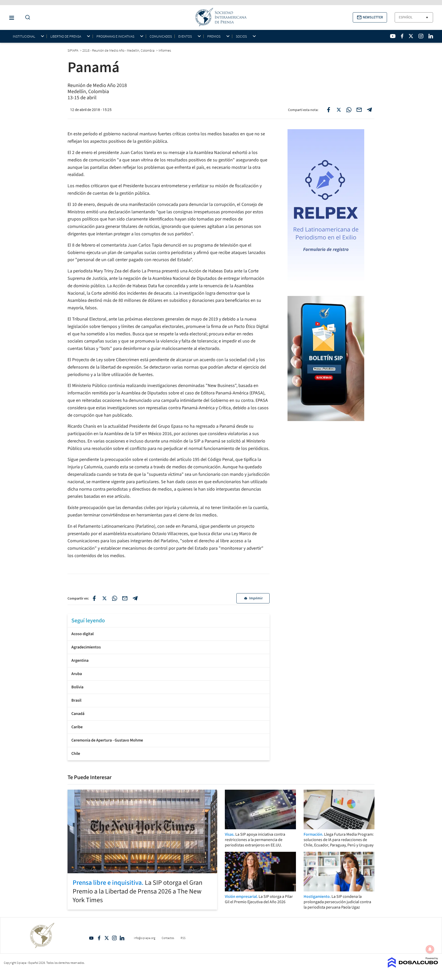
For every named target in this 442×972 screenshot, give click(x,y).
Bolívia (77, 687)
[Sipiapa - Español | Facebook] (402, 36)
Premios (213, 36)
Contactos (168, 938)
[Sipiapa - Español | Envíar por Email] (359, 110)
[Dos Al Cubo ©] (413, 966)
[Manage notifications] (430, 949)
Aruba (76, 674)
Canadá (77, 713)
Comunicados (161, 36)
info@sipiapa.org (144, 938)
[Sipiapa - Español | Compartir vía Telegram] (369, 110)
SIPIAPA (73, 50)
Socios (241, 36)
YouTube (91, 938)
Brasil (76, 700)
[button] (370, 17)
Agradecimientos (86, 647)
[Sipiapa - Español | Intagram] (420, 36)
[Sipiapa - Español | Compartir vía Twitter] (339, 110)
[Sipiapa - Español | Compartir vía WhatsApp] (349, 110)
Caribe (77, 727)
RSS (183, 938)
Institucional (24, 36)
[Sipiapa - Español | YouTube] (393, 36)
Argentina (80, 660)
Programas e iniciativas (115, 36)
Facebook (99, 938)
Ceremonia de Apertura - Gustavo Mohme (107, 740)
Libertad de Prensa (65, 36)
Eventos (185, 36)
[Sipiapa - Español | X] (411, 36)
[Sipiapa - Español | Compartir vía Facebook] (328, 110)
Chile (75, 753)
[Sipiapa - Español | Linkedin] (430, 36)
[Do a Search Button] (26, 17)
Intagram (114, 938)
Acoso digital (82, 634)
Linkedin (122, 938)
